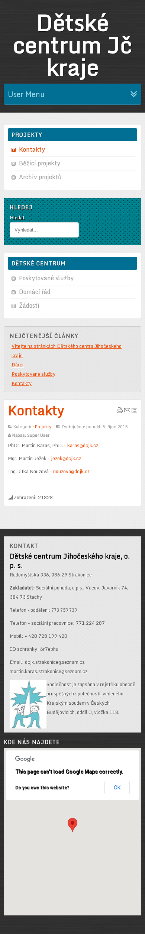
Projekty (43, 426)
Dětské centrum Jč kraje (72, 44)
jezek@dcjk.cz (66, 458)
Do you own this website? (42, 787)
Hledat (17, 217)
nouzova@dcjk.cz (71, 471)
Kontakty (36, 410)
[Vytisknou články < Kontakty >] (120, 411)
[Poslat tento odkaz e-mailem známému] (127, 411)
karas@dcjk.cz (82, 445)
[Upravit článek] (135, 411)
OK (117, 788)
